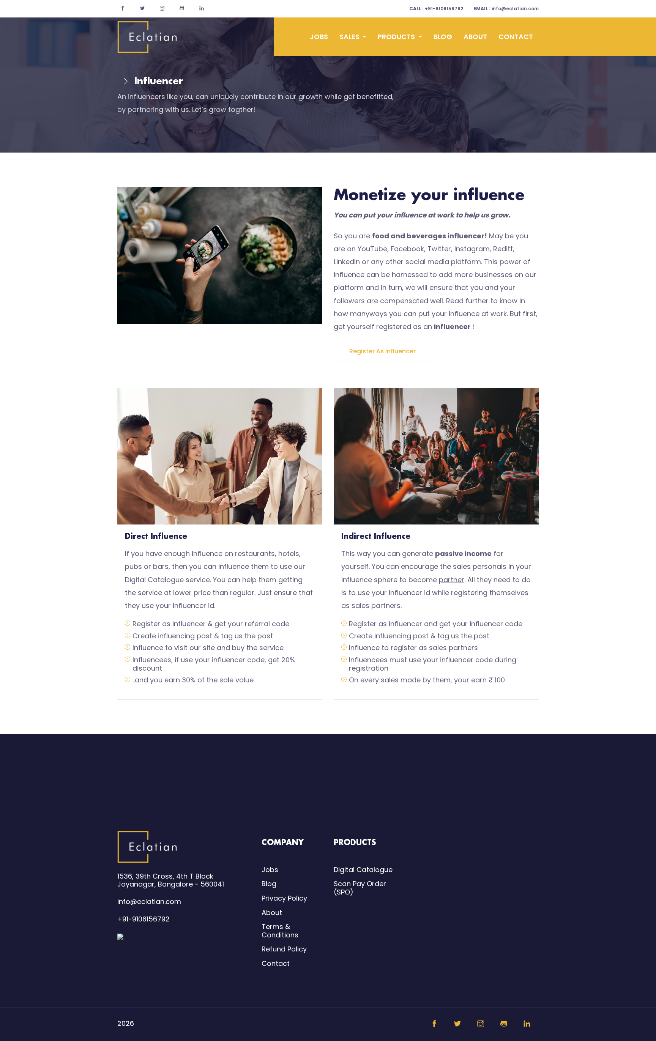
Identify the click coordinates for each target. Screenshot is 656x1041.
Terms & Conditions (280, 931)
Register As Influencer (382, 351)
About (475, 36)
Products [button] (397, 36)
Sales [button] (350, 36)
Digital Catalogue (363, 869)
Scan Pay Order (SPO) (360, 888)
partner (451, 579)
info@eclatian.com (506, 8)
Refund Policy (284, 949)
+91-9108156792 (436, 8)
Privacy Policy (284, 898)
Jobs (319, 36)
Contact (515, 36)
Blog (443, 36)
